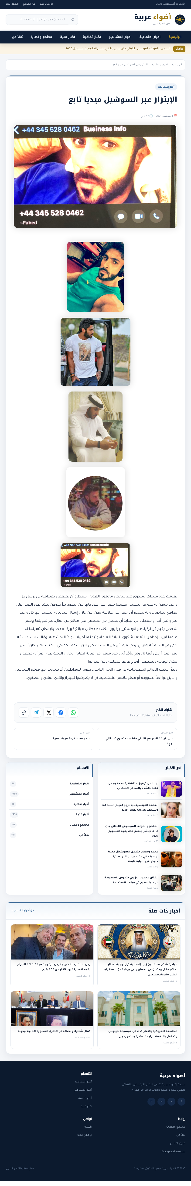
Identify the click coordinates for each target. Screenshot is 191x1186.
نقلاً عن (17, 37)
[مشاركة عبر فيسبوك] (61, 712)
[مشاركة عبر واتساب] (73, 712)
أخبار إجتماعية (160, 64)
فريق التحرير (177, 1143)
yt (151, 1101)
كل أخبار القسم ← (22, 910)
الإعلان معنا (84, 1135)
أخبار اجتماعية (149, 37)
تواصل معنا (46, 4)
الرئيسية (174, 37)
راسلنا (88, 1127)
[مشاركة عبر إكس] (48, 712)
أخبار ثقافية (92, 37)
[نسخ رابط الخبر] (24, 712)
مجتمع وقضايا (41, 37)
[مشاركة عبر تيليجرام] (36, 712)
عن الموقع (29, 4)
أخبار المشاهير (120, 37)
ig (161, 1101)
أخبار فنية (67, 37)
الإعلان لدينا (12, 4)
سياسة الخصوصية (173, 1152)
